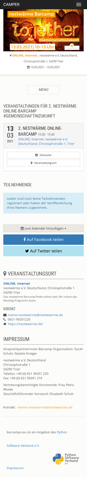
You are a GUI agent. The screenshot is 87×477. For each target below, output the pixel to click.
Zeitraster (45, 155)
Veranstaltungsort (44, 163)
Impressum (15, 468)
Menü (43, 90)
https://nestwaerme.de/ (25, 324)
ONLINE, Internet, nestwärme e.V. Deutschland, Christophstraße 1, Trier (46, 141)
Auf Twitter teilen (45, 251)
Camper (11, 4)
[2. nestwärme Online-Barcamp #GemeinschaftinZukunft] (43, 30)
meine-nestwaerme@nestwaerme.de (35, 315)
